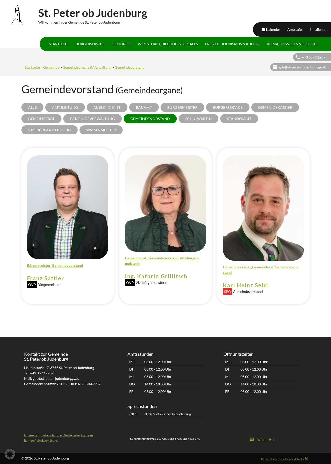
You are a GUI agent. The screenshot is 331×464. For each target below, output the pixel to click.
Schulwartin (198, 118)
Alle (32, 107)
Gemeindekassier (275, 107)
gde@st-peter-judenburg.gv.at (302, 67)
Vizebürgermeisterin (49, 130)
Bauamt (144, 107)
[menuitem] (58, 44)
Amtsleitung (65, 107)
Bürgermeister (182, 107)
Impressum (31, 435)
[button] (10, 454)
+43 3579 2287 (313, 57)
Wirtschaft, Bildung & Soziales (168, 44)
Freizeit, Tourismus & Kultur (232, 44)
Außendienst (107, 107)
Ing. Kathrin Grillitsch (156, 276)
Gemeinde (121, 44)
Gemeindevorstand (130, 67)
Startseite (58, 44)
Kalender (273, 29)
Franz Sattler (45, 278)
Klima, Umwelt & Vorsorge (292, 44)
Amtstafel (295, 29)
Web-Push (261, 439)
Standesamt (239, 118)
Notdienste (318, 29)
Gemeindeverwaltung (92, 118)
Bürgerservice (90, 44)
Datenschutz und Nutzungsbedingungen (67, 435)
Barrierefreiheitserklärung (41, 440)
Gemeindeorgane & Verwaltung (87, 67)
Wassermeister (101, 130)
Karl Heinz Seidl (246, 285)
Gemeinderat (41, 118)
